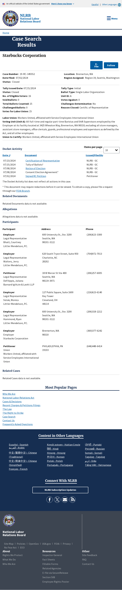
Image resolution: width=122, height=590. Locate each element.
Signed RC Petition (36, 176)
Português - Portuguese (60, 465)
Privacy (67, 543)
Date (6, 155)
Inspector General (52, 555)
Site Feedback (89, 555)
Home (6, 32)
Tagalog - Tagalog (95, 456)
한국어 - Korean (55, 456)
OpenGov (34, 543)
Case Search (9, 416)
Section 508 (48, 577)
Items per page (93, 147)
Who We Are (9, 393)
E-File (96, 65)
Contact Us (9, 420)
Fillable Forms (50, 564)
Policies (21, 543)
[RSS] (72, 499)
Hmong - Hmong (56, 452)
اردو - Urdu (90, 460)
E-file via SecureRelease (55, 572)
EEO (22, 547)
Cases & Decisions (12, 401)
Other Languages (109, 4)
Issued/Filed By (94, 155)
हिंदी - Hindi (52, 448)
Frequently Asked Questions (18, 424)
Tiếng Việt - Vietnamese (98, 465)
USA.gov (46, 543)
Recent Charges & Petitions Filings (21, 405)
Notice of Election (35, 168)
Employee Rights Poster (55, 581)
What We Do (9, 559)
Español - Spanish (18, 444)
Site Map (9, 543)
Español (95, 4)
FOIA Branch (23, 190)
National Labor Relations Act (18, 397)
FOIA (56, 543)
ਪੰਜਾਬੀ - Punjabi (93, 444)
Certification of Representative (43, 160)
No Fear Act (10, 547)
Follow (111, 65)
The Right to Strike (13, 412)
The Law (7, 409)
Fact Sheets (48, 559)
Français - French (18, 469)
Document (31, 155)
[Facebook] (49, 499)
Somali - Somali (93, 452)
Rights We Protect (13, 555)
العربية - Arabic (17, 447)
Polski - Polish (55, 460)
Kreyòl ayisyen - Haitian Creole (63, 444)
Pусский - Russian (95, 448)
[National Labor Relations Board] (11, 18)
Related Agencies (51, 568)
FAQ (84, 559)
